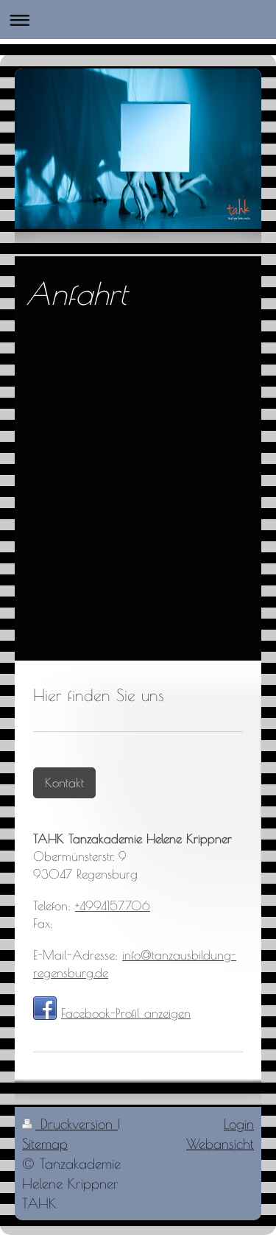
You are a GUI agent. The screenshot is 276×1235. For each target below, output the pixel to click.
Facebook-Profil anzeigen (126, 1013)
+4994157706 (112, 905)
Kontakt (64, 782)
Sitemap (45, 1144)
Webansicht (220, 1144)
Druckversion (76, 1124)
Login (239, 1124)
